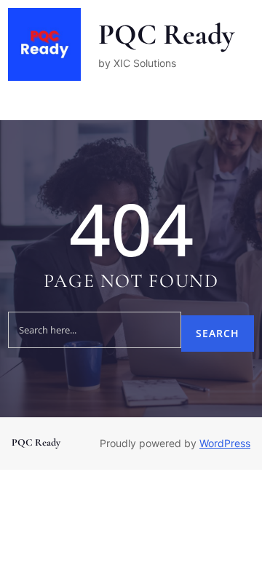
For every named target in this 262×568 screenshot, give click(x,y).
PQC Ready (166, 34)
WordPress (224, 443)
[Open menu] (16, 103)
